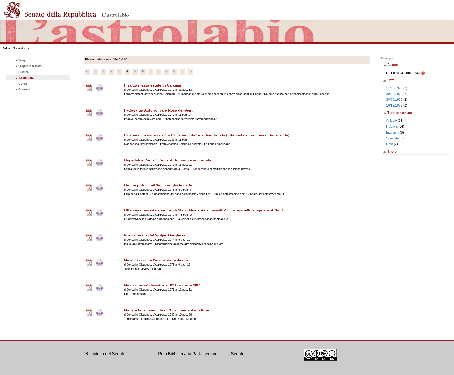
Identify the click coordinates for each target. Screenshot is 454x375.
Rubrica (392, 126)
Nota (389, 144)
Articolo (391, 121)
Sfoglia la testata (30, 66)
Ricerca (23, 71)
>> (190, 71)
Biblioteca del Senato (105, 354)
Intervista (392, 132)
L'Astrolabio (19, 48)
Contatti (24, 89)
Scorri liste (26, 77)
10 (174, 71)
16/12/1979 (394, 105)
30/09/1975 (394, 100)
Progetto (24, 60)
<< (87, 71)
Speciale (392, 138)
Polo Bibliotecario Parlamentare (188, 354)
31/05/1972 (394, 88)
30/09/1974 (394, 94)
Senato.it (239, 354)
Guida (22, 83)
